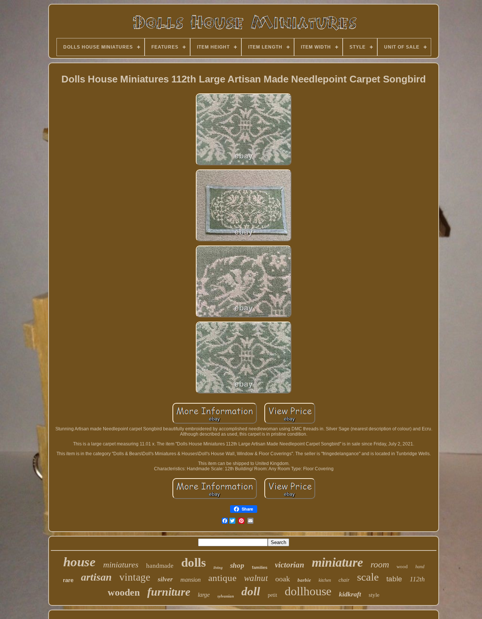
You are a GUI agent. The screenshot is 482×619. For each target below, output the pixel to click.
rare (68, 580)
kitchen (325, 580)
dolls (193, 562)
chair (344, 580)
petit (272, 595)
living (218, 568)
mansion (190, 579)
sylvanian (225, 596)
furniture (168, 591)
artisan (96, 577)
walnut (256, 578)
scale (368, 577)
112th (417, 579)
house (79, 562)
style (374, 595)
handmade (160, 565)
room (380, 564)
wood (402, 566)
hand (419, 566)
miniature (337, 562)
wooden (124, 592)
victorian (289, 564)
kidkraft (350, 594)
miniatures (121, 564)
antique (222, 578)
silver (165, 579)
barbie (304, 580)
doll (250, 591)
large (204, 595)
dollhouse (308, 591)
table (394, 579)
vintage (134, 577)
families (259, 567)
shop (237, 565)
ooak (282, 579)
